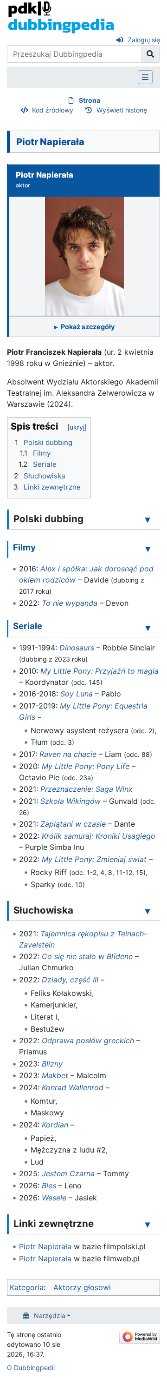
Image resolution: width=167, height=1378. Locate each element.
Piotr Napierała (45, 1246)
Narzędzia (49, 1315)
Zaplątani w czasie (73, 823)
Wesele (54, 1197)
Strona (89, 100)
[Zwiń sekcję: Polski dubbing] (147, 519)
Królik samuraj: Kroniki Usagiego (98, 836)
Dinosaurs (76, 647)
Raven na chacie (67, 754)
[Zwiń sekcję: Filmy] (148, 548)
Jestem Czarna (68, 1173)
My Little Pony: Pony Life (85, 766)
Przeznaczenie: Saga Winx (86, 789)
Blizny (52, 1063)
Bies (49, 1185)
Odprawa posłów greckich (88, 1040)
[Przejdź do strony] (150, 54)
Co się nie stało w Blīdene (87, 956)
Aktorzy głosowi (82, 1287)
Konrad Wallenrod (72, 1087)
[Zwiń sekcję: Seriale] (148, 627)
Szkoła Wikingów (70, 801)
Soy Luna (76, 693)
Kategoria (27, 1287)
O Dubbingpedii (31, 1367)
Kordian (55, 1124)
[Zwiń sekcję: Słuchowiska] (147, 911)
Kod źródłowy (52, 110)
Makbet (55, 1075)
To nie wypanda (69, 603)
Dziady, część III (70, 979)
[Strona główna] (61, 16)
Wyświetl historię (121, 110)
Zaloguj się (144, 40)
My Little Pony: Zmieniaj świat (94, 859)
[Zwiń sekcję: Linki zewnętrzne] (147, 1224)
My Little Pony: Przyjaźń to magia (99, 671)
